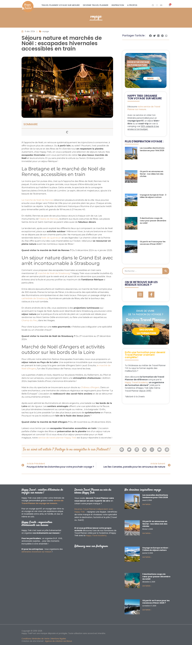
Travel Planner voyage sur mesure (60, 5)
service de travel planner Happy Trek (57, 437)
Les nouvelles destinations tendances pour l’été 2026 (152, 149)
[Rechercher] (165, 271)
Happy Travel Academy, (136, 382)
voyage (96, 16)
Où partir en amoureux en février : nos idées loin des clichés (151, 174)
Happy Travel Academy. (96, 535)
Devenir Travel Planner (95, 5)
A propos (132, 5)
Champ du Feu (29, 320)
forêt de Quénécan (51, 237)
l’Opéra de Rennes (48, 219)
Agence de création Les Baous (58, 641)
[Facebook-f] (151, 295)
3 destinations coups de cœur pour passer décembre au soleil (153, 220)
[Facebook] (153, 5)
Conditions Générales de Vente (36, 638)
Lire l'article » (146, 504)
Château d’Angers (90, 387)
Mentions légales (58, 638)
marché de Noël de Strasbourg (54, 273)
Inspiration (118, 5)
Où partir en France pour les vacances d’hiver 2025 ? (152, 242)
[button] (150, 35)
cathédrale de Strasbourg (35, 298)
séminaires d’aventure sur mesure (37, 552)
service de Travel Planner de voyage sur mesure (42, 501)
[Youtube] (161, 5)
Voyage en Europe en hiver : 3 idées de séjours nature (153, 196)
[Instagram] (157, 5)
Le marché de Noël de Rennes (37, 200)
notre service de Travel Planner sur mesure (143, 108)
